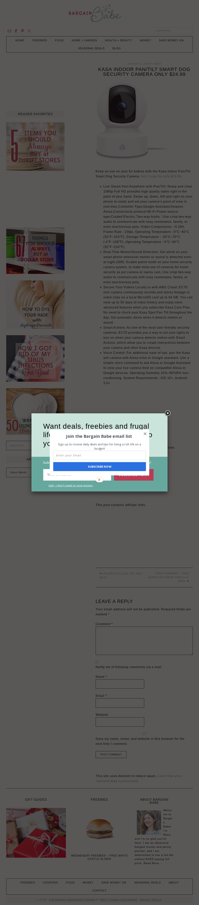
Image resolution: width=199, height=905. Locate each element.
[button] (99, 436)
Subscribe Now (99, 466)
